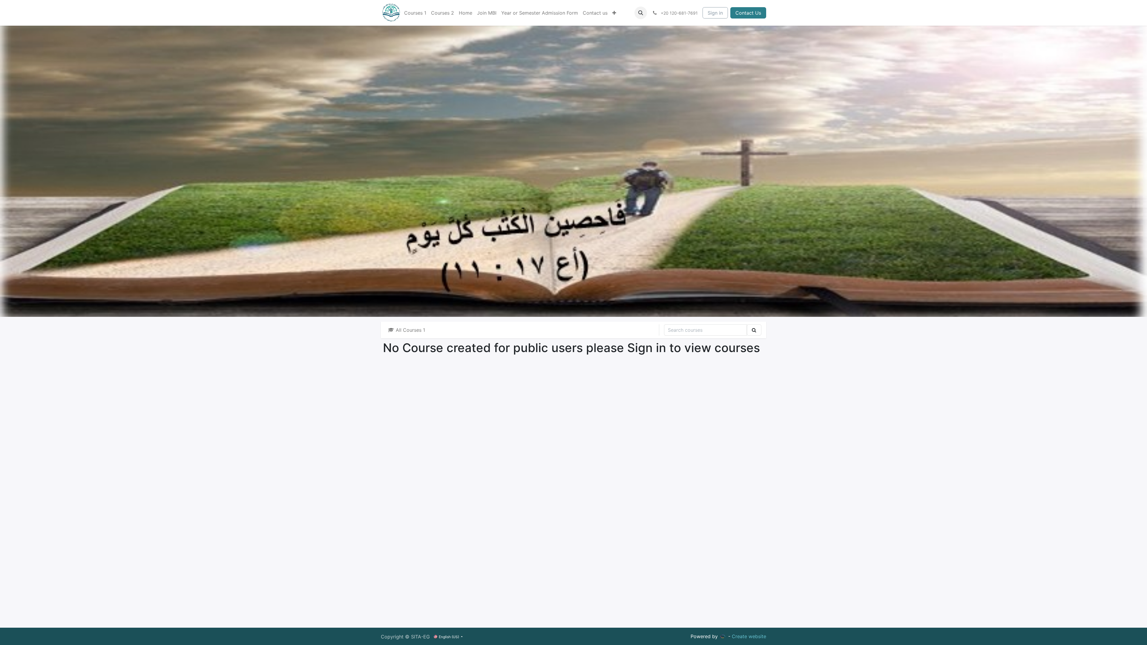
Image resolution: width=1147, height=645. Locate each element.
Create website (749, 636)
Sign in (715, 13)
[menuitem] (415, 13)
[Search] (754, 330)
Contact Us (748, 13)
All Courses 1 (409, 330)
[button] (640, 13)
